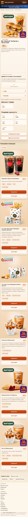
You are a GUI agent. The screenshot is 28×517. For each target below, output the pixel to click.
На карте (3, 495)
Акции (2, 497)
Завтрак (3, 498)
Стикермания (4, 508)
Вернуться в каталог (14, 138)
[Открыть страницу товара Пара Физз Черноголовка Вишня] (14, 174)
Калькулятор (4, 493)
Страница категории (14, 134)
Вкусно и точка (9, 9)
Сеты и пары (18, 9)
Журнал (2, 503)
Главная (2, 9)
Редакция (3, 506)
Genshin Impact (4, 510)
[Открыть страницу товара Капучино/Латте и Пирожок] (14, 392)
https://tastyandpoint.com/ (9, 512)
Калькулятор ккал (20, 479)
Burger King (4, 479)
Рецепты (3, 504)
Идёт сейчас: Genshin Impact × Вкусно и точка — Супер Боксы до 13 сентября (14, 6)
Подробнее (14, 192)
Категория (14, 196)
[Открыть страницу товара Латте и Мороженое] (14, 445)
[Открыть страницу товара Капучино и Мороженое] (14, 338)
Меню (24, 2)
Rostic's (11, 479)
